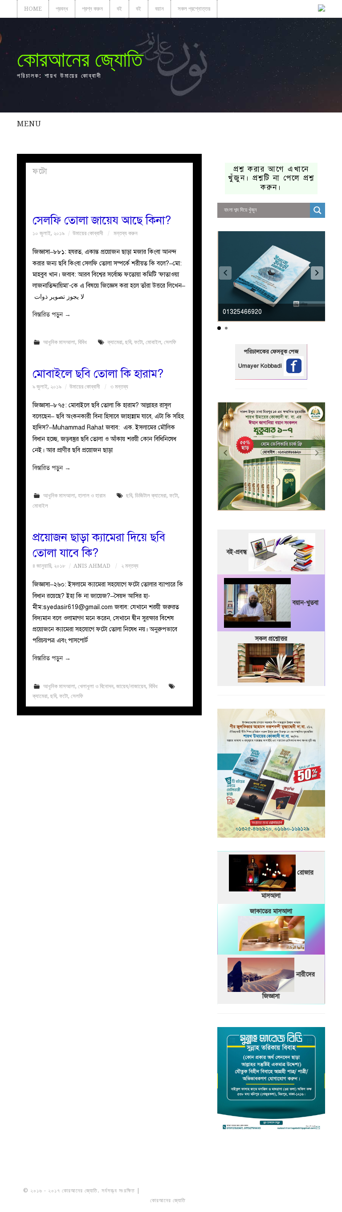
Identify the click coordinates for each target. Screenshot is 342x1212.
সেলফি (170, 342)
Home (33, 8)
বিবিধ (82, 342)
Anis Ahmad (91, 565)
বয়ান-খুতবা (305, 602)
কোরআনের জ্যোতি (79, 59)
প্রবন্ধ (62, 8)
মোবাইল (153, 342)
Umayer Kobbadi (261, 365)
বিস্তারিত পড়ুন (52, 314)
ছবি (128, 342)
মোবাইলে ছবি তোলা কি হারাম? (98, 374)
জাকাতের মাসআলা (271, 911)
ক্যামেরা (114, 342)
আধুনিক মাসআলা (59, 342)
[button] (317, 273)
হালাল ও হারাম (92, 495)
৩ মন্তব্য (119, 386)
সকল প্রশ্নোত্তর (194, 8)
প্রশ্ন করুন (92, 8)
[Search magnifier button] (317, 210)
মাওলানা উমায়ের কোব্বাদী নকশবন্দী (175, 1191)
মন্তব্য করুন (126, 233)
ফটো (138, 342)
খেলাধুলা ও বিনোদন (96, 686)
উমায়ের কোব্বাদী (88, 233)
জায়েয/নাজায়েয (131, 686)
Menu (29, 123)
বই (119, 8)
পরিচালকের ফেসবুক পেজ (271, 351)
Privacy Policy (294, 1200)
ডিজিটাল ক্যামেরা (151, 495)
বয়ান (159, 8)
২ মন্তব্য (129, 565)
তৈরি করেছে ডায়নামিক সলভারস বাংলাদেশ (226, 1200)
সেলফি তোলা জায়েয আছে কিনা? (102, 220)
